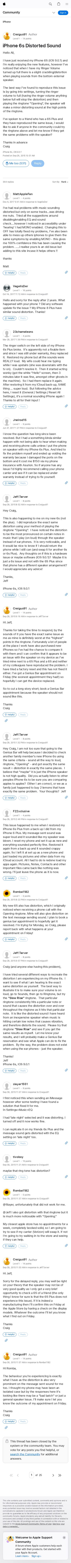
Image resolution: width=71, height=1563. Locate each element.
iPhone (7, 21)
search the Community (25, 1454)
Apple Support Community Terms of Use (33, 1524)
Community (11, 12)
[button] (50, 4)
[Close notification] (64, 1537)
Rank (63, 182)
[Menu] (67, 4)
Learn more (21, 1556)
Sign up (36, 1556)
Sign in (63, 13)
